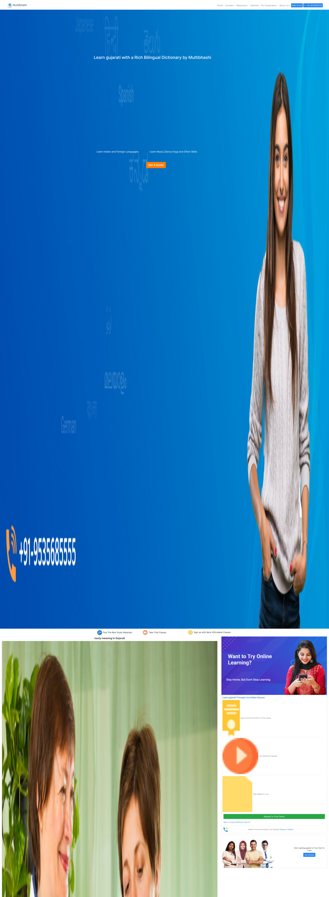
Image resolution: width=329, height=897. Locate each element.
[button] (230, 5)
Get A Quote (156, 165)
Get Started (309, 855)
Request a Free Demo (274, 816)
